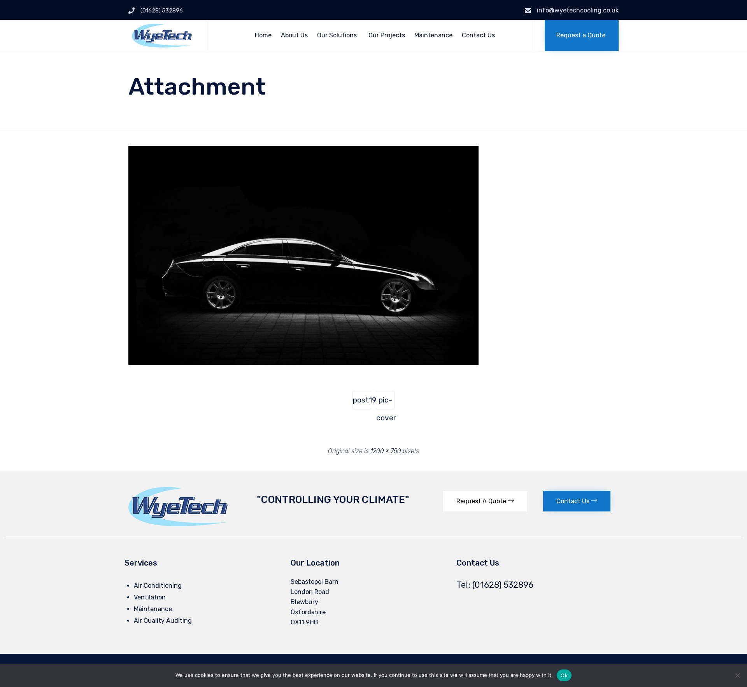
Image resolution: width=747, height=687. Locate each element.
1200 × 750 (385, 451)
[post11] (303, 363)
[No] (737, 675)
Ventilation (150, 597)
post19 (362, 399)
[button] (582, 35)
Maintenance (433, 35)
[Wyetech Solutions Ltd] (161, 35)
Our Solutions (337, 35)
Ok (564, 675)
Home (263, 35)
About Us (294, 35)
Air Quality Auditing (163, 620)
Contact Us (478, 35)
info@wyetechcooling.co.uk (578, 10)
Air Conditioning (158, 585)
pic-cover (385, 402)
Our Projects (386, 35)
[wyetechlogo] (178, 524)
